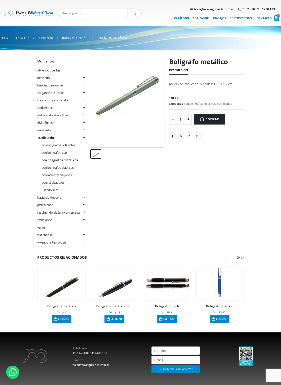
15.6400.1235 (267, 9)
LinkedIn (189, 135)
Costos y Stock (241, 18)
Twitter (180, 135)
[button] (238, 257)
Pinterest (197, 135)
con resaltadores (53, 182)
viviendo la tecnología (52, 242)
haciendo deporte (49, 197)
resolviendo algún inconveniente (59, 212)
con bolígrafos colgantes (58, 145)
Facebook (172, 135)
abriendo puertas (48, 70)
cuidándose (45, 108)
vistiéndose (44, 235)
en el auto (44, 130)
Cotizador (201, 18)
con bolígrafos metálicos (200, 104)
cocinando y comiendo (52, 100)
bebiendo (43, 78)
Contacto (264, 18)
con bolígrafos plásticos (58, 167)
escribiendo (224, 104)
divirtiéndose (45, 123)
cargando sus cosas (50, 93)
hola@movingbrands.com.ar (214, 9)
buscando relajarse (50, 85)
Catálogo (181, 18)
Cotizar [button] (63, 319)
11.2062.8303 (80, 353)
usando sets (50, 190)
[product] (61, 282)
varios (41, 227)
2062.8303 (249, 9)
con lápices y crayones (57, 175)
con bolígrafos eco (54, 152)
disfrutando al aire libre (52, 115)
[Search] (134, 13)
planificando (45, 205)
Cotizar (212, 119)
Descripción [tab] (178, 70)
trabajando (44, 220)
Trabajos (219, 18)
